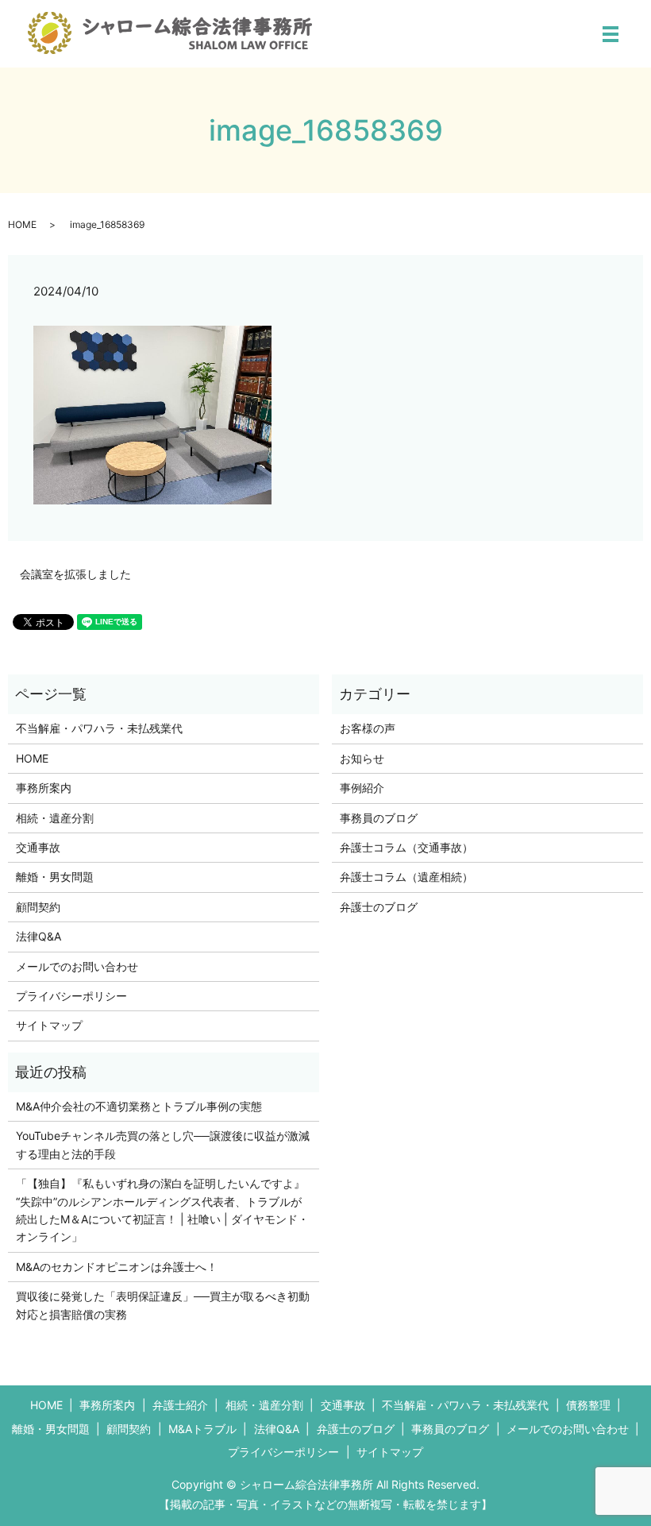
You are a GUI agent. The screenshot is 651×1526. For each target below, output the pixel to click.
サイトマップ (49, 1025)
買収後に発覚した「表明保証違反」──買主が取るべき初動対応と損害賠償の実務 (163, 1304)
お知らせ (362, 758)
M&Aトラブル (202, 1428)
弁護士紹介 (180, 1405)
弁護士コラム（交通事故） (406, 847)
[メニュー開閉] (610, 34)
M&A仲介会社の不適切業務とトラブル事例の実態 (139, 1106)
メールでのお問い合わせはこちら (478, 1485)
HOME (22, 224)
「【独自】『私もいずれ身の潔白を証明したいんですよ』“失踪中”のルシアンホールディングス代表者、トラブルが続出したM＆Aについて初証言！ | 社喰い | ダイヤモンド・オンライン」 (162, 1209)
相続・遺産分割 (55, 818)
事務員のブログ (379, 818)
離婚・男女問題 (55, 876)
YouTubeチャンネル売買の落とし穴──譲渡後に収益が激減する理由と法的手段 (163, 1144)
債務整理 (588, 1405)
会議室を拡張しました (75, 574)
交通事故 (38, 847)
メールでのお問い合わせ (77, 966)
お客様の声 (367, 728)
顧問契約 (38, 907)
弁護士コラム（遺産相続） (406, 876)
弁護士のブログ (379, 907)
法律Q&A (38, 936)
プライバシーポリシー (71, 996)
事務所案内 (43, 787)
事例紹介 (362, 787)
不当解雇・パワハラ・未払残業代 (99, 728)
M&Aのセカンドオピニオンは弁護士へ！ (117, 1266)
